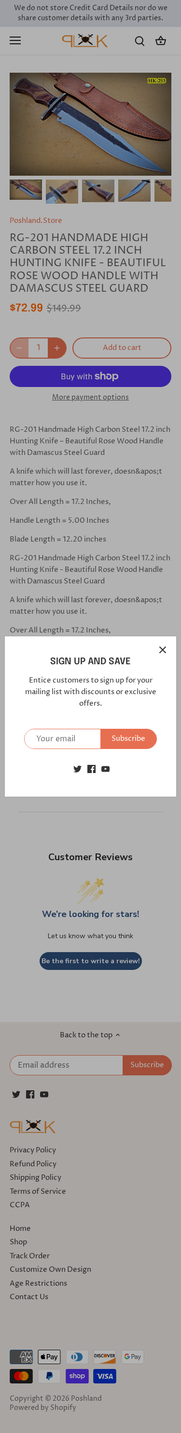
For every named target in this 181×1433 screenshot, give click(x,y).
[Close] (162, 649)
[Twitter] (77, 768)
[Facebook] (91, 768)
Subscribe (128, 739)
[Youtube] (105, 768)
